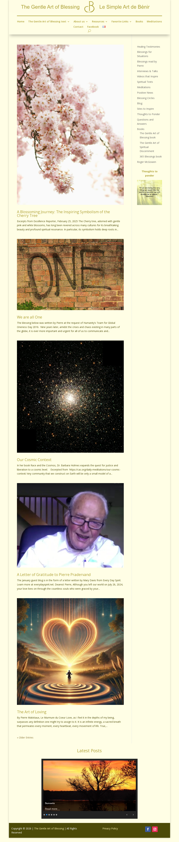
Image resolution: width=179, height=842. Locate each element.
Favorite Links (120, 21)
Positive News (145, 92)
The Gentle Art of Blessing (49, 828)
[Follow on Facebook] (148, 829)
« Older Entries (25, 737)
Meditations (154, 21)
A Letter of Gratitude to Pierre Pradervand (54, 574)
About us (79, 21)
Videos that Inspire (147, 76)
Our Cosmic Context (34, 459)
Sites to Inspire (145, 108)
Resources (98, 21)
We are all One (29, 317)
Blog (139, 103)
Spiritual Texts (145, 81)
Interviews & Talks (147, 71)
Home (20, 21)
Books (139, 21)
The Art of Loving (31, 711)
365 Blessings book (151, 156)
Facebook (93, 27)
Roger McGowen (146, 162)
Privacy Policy (110, 828)
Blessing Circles (146, 98)
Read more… (52, 808)
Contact (78, 27)
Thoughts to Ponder (148, 114)
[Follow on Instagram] (155, 829)
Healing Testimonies (148, 46)
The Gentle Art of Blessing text (47, 21)
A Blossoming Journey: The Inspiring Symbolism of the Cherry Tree (63, 213)
